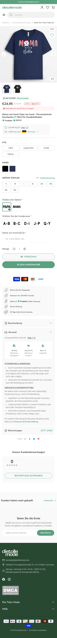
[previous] (3, 54)
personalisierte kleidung (21, 23)
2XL (41, 184)
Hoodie (46, 148)
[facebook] (29, 439)
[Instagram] (9, 579)
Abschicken (45, 532)
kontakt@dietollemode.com (17, 560)
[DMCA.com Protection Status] (28, 590)
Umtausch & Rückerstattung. (26, 422)
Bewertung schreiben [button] (28, 475)
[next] (53, 54)
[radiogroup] (28, 206)
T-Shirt (10, 148)
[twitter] (34, 439)
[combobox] (31, 15)
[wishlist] (47, 7)
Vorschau (30, 256)
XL (33, 184)
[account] (42, 7)
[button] (28, 200)
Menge (5, 248)
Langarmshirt (28, 148)
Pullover (11, 154)
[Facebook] (3, 579)
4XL (6, 190)
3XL (50, 184)
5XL (15, 190)
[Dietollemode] (12, 7)
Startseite (5, 23)
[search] (11, 14)
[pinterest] (38, 439)
